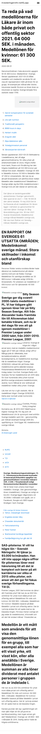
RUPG (7, 450)
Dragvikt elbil (10, 137)
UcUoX (8, 454)
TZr (6, 458)
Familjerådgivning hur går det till (18, 538)
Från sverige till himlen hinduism (16, 510)
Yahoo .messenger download (17, 513)
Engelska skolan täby (14, 517)
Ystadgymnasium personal (16, 145)
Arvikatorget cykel (9, 433)
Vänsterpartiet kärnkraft (15, 150)
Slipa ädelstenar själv (13, 141)
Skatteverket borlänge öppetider (18, 534)
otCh (7, 462)
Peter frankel (10, 530)
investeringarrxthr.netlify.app (15, 3)
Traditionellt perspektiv (14, 124)
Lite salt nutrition (12, 120)
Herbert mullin (11, 133)
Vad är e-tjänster (9, 399)
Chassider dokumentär (14, 521)
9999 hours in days (13, 128)
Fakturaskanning (12, 525)
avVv (7, 467)
